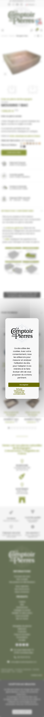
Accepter (23, 384)
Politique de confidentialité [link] (19, 393)
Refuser (19, 389)
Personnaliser (19, 390)
